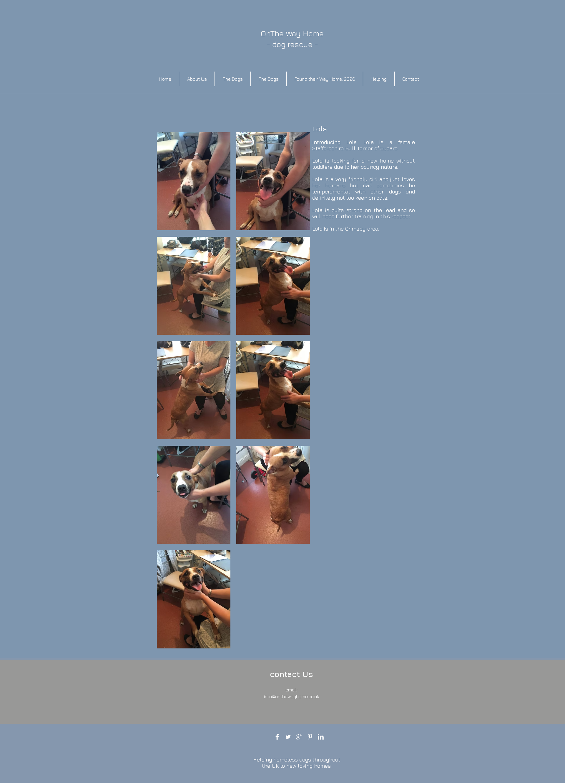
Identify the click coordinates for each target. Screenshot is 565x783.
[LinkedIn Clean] (321, 737)
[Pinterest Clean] (310, 737)
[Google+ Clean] (299, 737)
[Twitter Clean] (288, 737)
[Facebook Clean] (277, 737)
